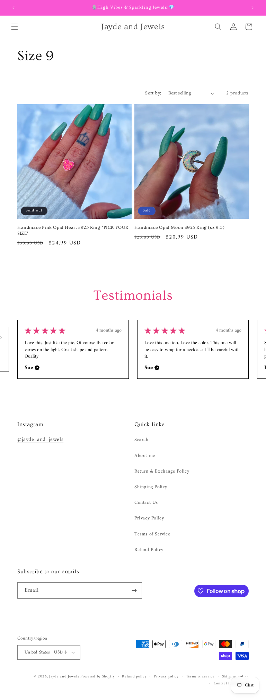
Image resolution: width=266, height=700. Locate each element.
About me (144, 455)
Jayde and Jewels (64, 676)
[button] (14, 26)
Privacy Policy (149, 518)
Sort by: (153, 93)
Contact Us (146, 502)
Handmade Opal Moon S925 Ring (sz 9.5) (179, 227)
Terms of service (200, 677)
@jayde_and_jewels (40, 439)
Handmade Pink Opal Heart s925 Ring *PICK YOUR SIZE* (72, 230)
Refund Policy (148, 549)
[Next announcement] (252, 7)
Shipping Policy (150, 487)
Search (141, 439)
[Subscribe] (134, 590)
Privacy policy (166, 677)
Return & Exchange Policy (161, 471)
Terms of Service (152, 534)
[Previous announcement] (13, 7)
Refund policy (134, 677)
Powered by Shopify (97, 676)
